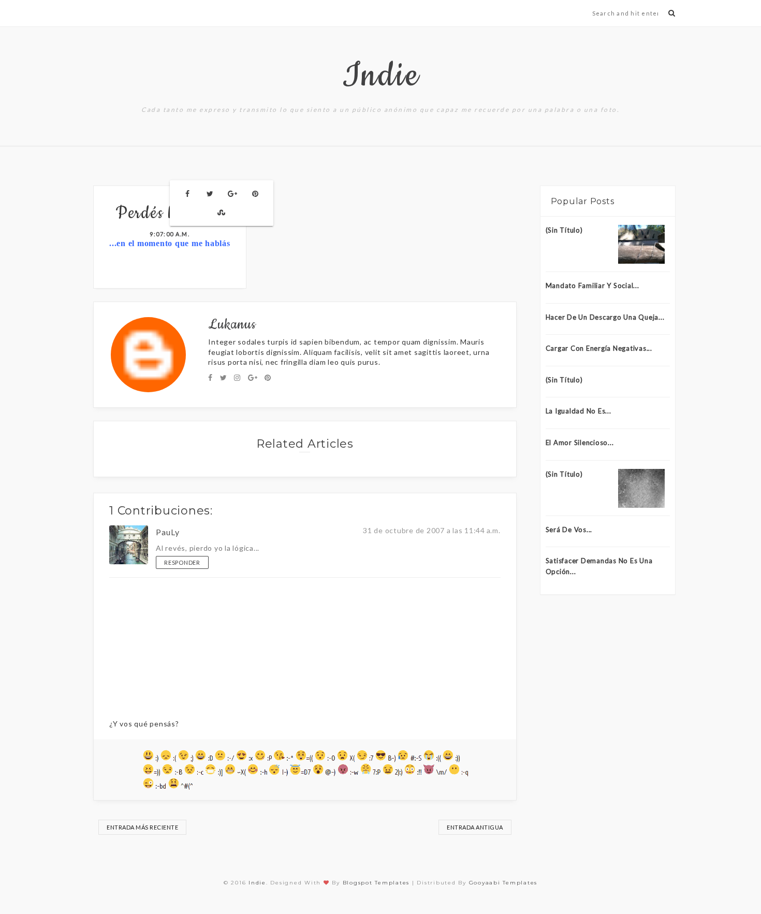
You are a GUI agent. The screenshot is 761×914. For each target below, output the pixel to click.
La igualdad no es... (578, 411)
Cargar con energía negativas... (599, 348)
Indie (380, 76)
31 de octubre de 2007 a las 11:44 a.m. (432, 530)
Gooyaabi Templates (503, 882)
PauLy (168, 532)
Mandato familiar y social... (592, 285)
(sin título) (564, 230)
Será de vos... (569, 529)
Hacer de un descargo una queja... (605, 317)
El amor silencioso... (580, 442)
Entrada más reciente (142, 827)
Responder (182, 562)
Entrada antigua (475, 827)
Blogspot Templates (376, 882)
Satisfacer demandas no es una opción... (599, 566)
